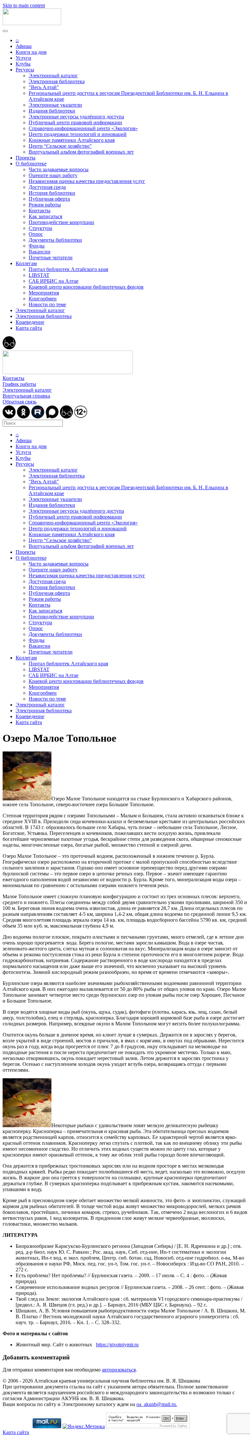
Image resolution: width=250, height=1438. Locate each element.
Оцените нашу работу (53, 175)
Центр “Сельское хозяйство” (60, 146)
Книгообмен (43, 298)
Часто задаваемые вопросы (59, 169)
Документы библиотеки (55, 240)
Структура (40, 228)
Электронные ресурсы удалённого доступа (76, 116)
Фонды (37, 246)
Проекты (25, 157)
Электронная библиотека (57, 81)
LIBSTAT (39, 275)
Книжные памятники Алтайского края (72, 140)
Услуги (23, 58)
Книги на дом (31, 52)
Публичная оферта (49, 199)
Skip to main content (24, 5)
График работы (19, 384)
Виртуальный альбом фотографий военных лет (81, 152)
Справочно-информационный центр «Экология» (83, 128)
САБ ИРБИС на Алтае (53, 281)
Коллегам (26, 263)
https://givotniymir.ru (117, 1344)
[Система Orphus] (148, 1426)
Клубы (23, 64)
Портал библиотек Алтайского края (68, 269)
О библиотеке (31, 163)
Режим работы (45, 204)
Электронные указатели (55, 105)
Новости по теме (47, 304)
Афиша (24, 46)
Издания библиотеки (52, 111)
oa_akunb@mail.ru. (156, 1404)
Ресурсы (25, 69)
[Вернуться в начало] (32, 23)
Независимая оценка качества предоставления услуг (87, 181)
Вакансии (39, 251)
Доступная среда (47, 187)
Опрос (36, 234)
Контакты (39, 210)
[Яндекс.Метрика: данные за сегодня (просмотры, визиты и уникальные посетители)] (83, 1427)
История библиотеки (52, 193)
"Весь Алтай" (44, 87)
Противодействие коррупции (61, 222)
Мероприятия (44, 292)
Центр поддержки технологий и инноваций (78, 134)
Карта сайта (29, 328)
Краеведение (30, 322)
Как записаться (45, 216)
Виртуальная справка (26, 396)
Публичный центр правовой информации (75, 122)
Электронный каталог (53, 75)
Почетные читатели (51, 257)
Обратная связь (19, 401)
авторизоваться (119, 1369)
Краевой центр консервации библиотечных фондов (86, 287)
